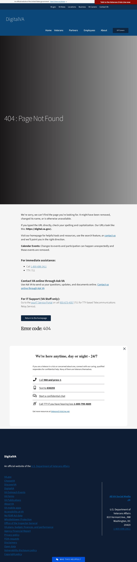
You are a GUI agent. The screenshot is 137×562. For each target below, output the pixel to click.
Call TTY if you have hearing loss (65, 404)
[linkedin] (129, 485)
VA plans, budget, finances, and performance (28, 527)
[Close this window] (124, 348)
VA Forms (9, 496)
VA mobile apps (12, 508)
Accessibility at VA (14, 512)
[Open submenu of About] (108, 31)
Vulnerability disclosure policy (20, 550)
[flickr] (129, 491)
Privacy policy (11, 535)
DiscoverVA (10, 484)
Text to (47, 388)
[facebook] (119, 485)
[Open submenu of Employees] (96, 31)
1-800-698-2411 (39, 266)
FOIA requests (11, 539)
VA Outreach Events (14, 492)
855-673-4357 (67, 302)
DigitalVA (9, 488)
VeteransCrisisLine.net (60, 411)
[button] (132, 30)
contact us (110, 235)
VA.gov (8, 477)
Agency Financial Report (17, 531)
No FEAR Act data (13, 515)
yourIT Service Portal (41, 302)
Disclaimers (10, 542)
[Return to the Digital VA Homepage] (68, 19)
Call (50, 380)
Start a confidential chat (52, 396)
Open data (10, 546)
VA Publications (12, 500)
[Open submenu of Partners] (79, 31)
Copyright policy (13, 554)
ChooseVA (9, 481)
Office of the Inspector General (20, 523)
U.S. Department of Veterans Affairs (50, 466)
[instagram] (124, 485)
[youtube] (108, 485)
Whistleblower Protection (18, 519)
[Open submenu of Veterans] (64, 31)
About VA (9, 504)
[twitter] (113, 485)
